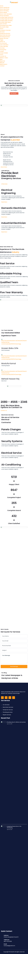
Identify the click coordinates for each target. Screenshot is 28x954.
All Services (4, 184)
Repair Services (4, 38)
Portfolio (2, 48)
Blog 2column (3, 64)
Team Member (4, 46)
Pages (1, 40)
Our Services (3, 43)
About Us (2, 41)
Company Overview (5, 30)
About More (4, 167)
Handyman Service (5, 33)
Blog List (2, 62)
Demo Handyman (4, 7)
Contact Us (3, 56)
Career (2, 51)
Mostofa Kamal (8, 363)
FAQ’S (1, 54)
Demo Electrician (4, 9)
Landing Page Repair (5, 22)
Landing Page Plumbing (6, 20)
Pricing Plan (3, 49)
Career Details (4, 53)
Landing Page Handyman (6, 17)
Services (2, 32)
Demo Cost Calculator (6, 14)
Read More (4, 202)
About (1, 28)
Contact (2, 66)
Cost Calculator (4, 45)
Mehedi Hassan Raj (10, 379)
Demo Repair (3, 12)
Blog (1, 59)
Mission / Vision (4, 58)
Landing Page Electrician (6, 19)
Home (1, 6)
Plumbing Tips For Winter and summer (16, 722)
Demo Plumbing (4, 11)
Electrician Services (5, 35)
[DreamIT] (14, 2)
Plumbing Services (5, 36)
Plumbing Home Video (6, 25)
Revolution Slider (4, 27)
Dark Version (3, 24)
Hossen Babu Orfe (9, 348)
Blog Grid (2, 61)
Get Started (13, 93)
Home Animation (4, 15)
